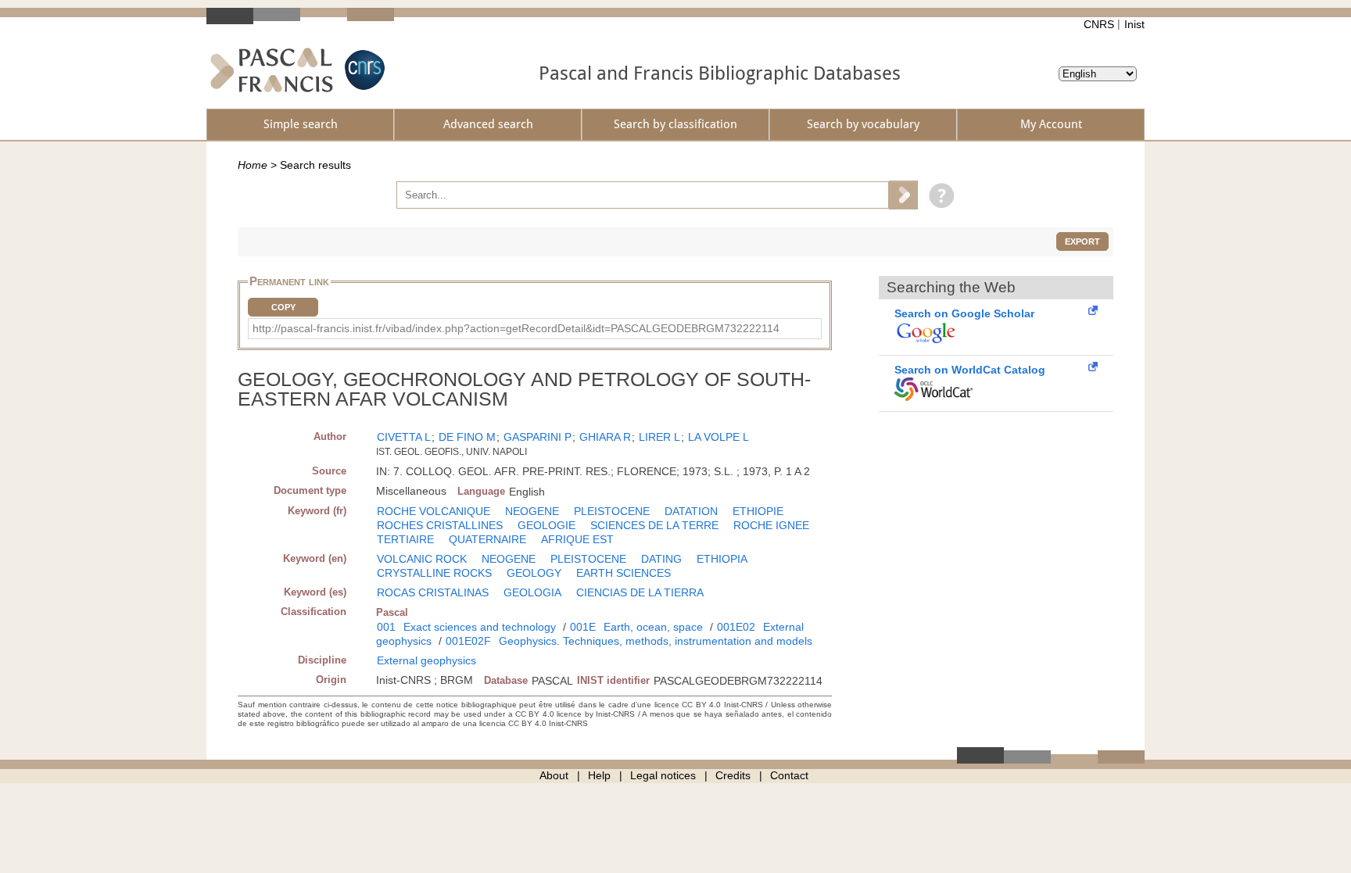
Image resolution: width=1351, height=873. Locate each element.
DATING (661, 559)
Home (252, 165)
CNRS (1099, 24)
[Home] (271, 70)
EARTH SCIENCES (623, 573)
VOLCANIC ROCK (422, 559)
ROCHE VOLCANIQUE (433, 511)
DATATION (691, 511)
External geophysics (426, 660)
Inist (1134, 24)
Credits (733, 775)
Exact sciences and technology (479, 627)
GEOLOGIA (532, 592)
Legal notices (663, 775)
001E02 (736, 627)
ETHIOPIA (722, 559)
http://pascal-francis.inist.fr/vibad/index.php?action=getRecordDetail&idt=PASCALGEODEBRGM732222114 (516, 328)
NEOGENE (532, 511)
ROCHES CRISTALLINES (440, 525)
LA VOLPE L (718, 437)
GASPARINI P (537, 437)
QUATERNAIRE (487, 539)
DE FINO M (467, 437)
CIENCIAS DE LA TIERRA (640, 592)
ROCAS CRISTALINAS (433, 592)
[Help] (938, 194)
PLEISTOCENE (612, 511)
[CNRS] (363, 70)
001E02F (468, 641)
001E (583, 627)
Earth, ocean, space (653, 627)
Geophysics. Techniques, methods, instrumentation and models (655, 641)
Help (599, 775)
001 (386, 627)
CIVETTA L (404, 437)
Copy (283, 307)
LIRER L (659, 437)
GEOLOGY (534, 573)
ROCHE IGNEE (771, 525)
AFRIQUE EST (577, 539)
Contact (789, 775)
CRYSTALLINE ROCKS (434, 573)
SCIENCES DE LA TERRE (654, 525)
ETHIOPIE (758, 511)
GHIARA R (605, 437)
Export (1082, 241)
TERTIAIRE (405, 539)
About (553, 775)
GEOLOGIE (546, 525)
